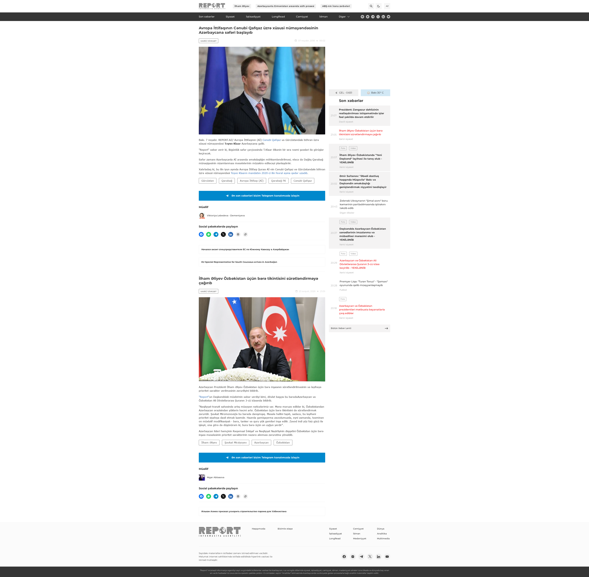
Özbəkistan (283, 442)
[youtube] (388, 16)
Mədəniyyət (359, 538)
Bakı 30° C (377, 92)
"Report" (204, 396)
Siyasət (333, 528)
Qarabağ (226, 180)
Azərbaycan (261, 442)
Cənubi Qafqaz (272, 139)
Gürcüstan (207, 180)
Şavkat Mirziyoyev (236, 442)
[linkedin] (383, 16)
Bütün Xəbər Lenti (341, 328)
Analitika (382, 533)
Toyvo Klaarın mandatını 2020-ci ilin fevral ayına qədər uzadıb (269, 173)
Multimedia (383, 538)
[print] (238, 234)
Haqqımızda (258, 528)
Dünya (380, 528)
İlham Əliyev (242, 6)
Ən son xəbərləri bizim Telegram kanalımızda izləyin (265, 195)
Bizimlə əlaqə (285, 528)
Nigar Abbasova (215, 477)
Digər (342, 16)
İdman (356, 533)
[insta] (367, 16)
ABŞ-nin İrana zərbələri (336, 6)
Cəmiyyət (358, 528)
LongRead (335, 538)
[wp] (208, 234)
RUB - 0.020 (345, 92)
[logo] (212, 6)
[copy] (245, 234)
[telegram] (373, 16)
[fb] (362, 16)
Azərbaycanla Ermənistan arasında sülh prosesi (285, 6)
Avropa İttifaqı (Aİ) (252, 180)
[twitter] (378, 16)
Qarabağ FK (278, 180)
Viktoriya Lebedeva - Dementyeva (226, 215)
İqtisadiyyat (335, 533)
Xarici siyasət (208, 41)
